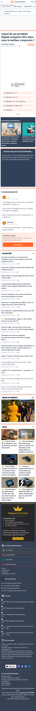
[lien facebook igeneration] (22, 666)
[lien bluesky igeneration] (29, 666)
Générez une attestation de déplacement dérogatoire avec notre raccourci (16, 657)
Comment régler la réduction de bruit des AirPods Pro (16, 654)
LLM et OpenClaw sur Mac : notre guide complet (17, 12)
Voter (18, 114)
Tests (4, 427)
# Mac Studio (17, 6)
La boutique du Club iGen (8, 573)
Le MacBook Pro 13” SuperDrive (14, 101)
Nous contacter (5, 685)
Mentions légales (6, 676)
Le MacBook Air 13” (10, 97)
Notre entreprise (6, 683)
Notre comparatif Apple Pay (12, 588)
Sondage (31, 45)
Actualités (7, 253)
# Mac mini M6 (6, 6)
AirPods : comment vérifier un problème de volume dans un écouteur (17, 644)
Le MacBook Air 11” (10, 93)
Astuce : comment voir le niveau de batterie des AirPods (17, 652)
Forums (3, 568)
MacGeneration (10, 555)
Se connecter (18, 245)
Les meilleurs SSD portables (12, 585)
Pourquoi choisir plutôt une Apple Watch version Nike (16, 651)
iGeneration (9, 559)
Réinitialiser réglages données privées (18, 699)
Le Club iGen (9, 550)
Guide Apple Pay (6, 649)
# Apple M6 (27, 6)
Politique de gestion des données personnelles (14, 679)
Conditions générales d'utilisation (10, 678)
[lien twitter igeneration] (26, 666)
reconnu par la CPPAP (26, 693)
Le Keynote (4, 572)
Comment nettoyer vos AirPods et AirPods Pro (14, 647)
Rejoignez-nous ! (18, 538)
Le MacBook (8, 110)
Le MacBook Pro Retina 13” (13, 106)
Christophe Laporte (7, 44)
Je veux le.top (5, 570)
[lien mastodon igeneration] (19, 666)
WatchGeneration (11, 564)
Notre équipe (5, 681)
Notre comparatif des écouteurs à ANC (15, 590)
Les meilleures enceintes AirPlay (13, 583)
